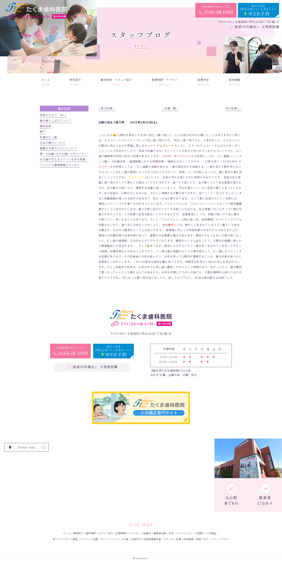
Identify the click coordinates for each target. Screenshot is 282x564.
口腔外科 (136, 539)
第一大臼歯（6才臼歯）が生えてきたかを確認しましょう (76, 154)
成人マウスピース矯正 (65, 539)
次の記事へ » (234, 108)
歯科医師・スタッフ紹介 (99, 533)
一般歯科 (146, 533)
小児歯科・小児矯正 (205, 533)
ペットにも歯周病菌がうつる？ (60, 165)
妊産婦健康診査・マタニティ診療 (162, 539)
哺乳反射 (45, 126)
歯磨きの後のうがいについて (58, 148)
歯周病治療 (160, 533)
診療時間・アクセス (127, 533)
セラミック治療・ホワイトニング (99, 539)
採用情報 (189, 539)
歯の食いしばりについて (55, 120)
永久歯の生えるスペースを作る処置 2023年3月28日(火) (77, 159)
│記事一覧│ (170, 108)
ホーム (66, 533)
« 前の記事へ (107, 108)
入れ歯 (124, 539)
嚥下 (43, 131)
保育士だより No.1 (53, 115)
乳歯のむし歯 (48, 137)
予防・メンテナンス (180, 533)
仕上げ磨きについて (53, 143)
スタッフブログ (220, 539)
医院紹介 (78, 533)
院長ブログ (202, 539)
